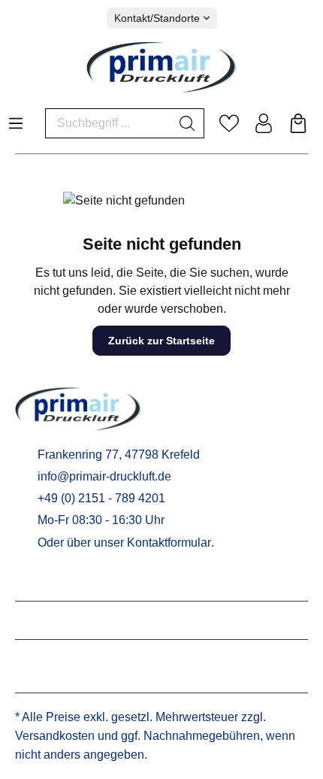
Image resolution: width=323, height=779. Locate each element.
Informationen (60, 620)
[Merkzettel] (229, 123)
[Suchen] (187, 123)
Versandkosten (55, 735)
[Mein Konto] (263, 123)
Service (39, 582)
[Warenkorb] (298, 123)
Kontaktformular (169, 542)
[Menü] (16, 119)
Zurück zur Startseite (161, 341)
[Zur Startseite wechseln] (161, 67)
